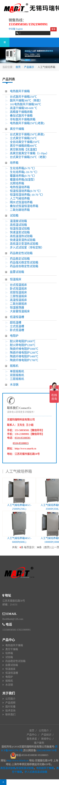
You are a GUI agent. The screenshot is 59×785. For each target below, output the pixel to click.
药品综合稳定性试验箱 (24, 266)
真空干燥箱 (17, 128)
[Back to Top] (3, 782)
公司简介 (10, 698)
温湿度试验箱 (18, 221)
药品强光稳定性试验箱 (24, 262)
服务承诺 (32, 738)
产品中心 (32, 734)
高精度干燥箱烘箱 (21, 111)
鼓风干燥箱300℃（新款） (28, 100)
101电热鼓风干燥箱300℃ (25, 104)
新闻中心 (46, 738)
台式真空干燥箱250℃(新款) (27, 134)
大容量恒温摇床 (20, 311)
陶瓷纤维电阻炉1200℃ (24, 352)
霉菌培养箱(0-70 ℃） (23, 175)
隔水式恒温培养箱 (21, 202)
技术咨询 (10, 710)
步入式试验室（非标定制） (27, 247)
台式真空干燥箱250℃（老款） (29, 157)
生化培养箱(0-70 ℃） (23, 168)
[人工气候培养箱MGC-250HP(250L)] (19, 490)
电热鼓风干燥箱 (20, 91)
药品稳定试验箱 (20, 258)
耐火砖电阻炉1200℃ (22, 345)
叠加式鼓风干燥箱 (21, 115)
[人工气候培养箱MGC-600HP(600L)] (19, 523)
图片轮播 (10, 706)
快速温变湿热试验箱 (22, 240)
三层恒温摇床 (18, 296)
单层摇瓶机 (17, 371)
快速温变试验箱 (20, 232)
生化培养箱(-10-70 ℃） (24, 172)
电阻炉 (14, 335)
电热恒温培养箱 (20, 187)
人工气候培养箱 (20, 198)
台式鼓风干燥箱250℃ (23, 96)
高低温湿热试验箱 (21, 236)
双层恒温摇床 (18, 292)
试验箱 (14, 215)
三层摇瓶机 (17, 379)
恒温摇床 (15, 279)
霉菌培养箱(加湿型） (23, 179)
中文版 (12, 29)
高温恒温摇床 (18, 300)
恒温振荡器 (17, 307)
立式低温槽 (17, 326)
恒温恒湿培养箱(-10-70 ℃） (27, 194)
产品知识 (46, 734)
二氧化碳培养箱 (20, 209)
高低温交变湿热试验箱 (24, 243)
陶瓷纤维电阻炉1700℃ (24, 360)
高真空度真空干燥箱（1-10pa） (29, 153)
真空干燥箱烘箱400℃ (23, 145)
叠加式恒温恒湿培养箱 (24, 206)
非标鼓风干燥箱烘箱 (22, 119)
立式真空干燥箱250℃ (23, 138)
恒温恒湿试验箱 (20, 228)
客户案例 (39, 743)
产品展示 (29, 67)
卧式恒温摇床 (18, 288)
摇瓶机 (14, 365)
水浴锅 (14, 384)
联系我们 (10, 714)
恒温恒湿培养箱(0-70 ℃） (26, 191)
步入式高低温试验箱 (36, 772)
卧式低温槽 (17, 330)
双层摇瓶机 (17, 375)
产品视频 (10, 702)
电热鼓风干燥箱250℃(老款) (27, 123)
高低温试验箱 (18, 224)
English (19, 29)
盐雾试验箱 (17, 272)
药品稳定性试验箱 (21, 253)
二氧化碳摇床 (18, 303)
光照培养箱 (17, 183)
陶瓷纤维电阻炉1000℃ (24, 348)
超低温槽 (15, 322)
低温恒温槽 (17, 317)
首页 (18, 67)
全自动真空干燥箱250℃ (25, 142)
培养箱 (14, 162)
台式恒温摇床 (18, 284)
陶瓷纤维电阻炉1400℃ (24, 356)
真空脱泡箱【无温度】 (24, 149)
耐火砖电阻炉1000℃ (22, 341)
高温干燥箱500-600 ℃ (23, 108)
